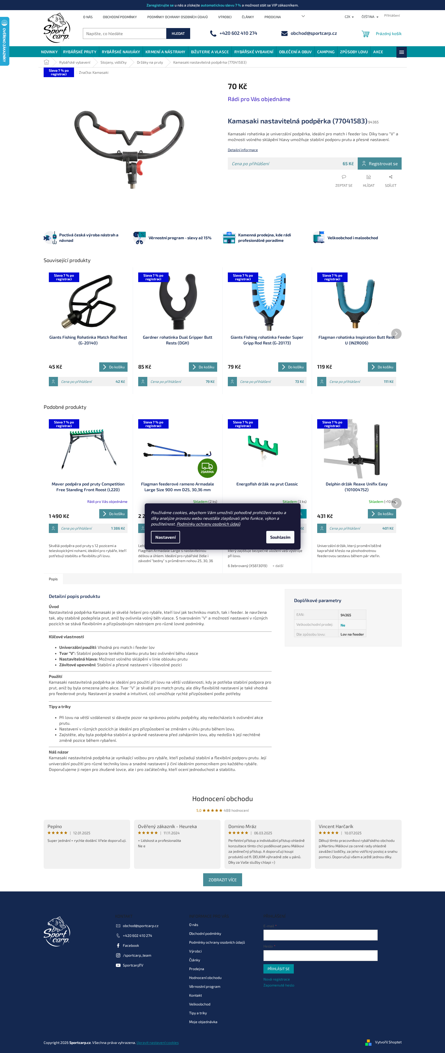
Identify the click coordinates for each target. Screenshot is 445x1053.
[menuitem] (49, 51)
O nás (87, 17)
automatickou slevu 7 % (221, 5)
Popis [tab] (53, 579)
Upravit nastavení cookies (158, 1042)
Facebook (131, 945)
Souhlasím (280, 537)
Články (248, 17)
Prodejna (272, 17)
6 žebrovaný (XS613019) (247, 565)
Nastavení (165, 537)
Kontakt (195, 995)
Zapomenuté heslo (278, 985)
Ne (343, 625)
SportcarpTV (133, 965)
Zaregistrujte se (160, 5)
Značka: (93, 72)
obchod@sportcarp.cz (140, 925)
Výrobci (224, 17)
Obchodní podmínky (120, 17)
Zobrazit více (223, 879)
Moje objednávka (203, 1021)
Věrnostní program (204, 986)
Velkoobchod (199, 1004)
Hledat (178, 33)
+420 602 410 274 (137, 935)
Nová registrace (276, 979)
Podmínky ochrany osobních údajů (208, 523)
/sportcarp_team (137, 955)
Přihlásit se (279, 969)
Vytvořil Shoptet (388, 1042)
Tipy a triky (198, 1013)
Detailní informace (243, 150)
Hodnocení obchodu (222, 798)
